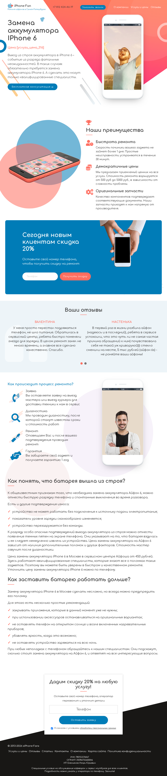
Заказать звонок (93, 7)
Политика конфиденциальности (129, 751)
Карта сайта (97, 751)
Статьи (47, 751)
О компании (121, 7)
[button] (81, 363)
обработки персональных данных (98, 728)
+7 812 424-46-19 (63, 7)
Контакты (62, 751)
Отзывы (156, 7)
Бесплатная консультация (31, 87)
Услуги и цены (139, 7)
